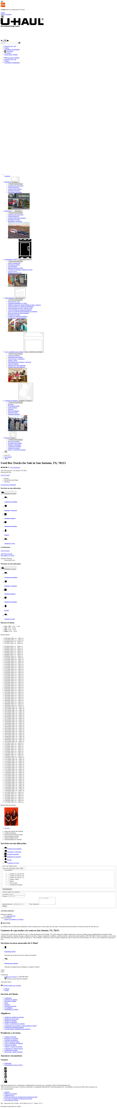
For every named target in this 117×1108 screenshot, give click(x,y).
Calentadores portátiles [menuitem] (14, 446)
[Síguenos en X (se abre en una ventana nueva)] (5, 1080)
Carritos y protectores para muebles (14, 1023)
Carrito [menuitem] (8, 53)
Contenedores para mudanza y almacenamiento (20, 1026)
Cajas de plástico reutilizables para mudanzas (17, 1029)
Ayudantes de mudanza (25, 400)
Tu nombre (5, 894)
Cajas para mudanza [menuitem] (14, 355)
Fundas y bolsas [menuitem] (12, 360)
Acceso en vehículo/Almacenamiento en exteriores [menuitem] (22, 311)
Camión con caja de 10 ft (16, 874)
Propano (12, 438)
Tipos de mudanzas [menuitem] (13, 411)
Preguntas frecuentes (10, 1006)
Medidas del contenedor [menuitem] (15, 273)
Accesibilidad (8, 1008)
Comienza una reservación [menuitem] (15, 185)
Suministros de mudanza (10, 526)
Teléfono (5, 896)
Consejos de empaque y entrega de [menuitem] (20, 269)
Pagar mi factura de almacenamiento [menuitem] (18, 313)
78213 (6, 458)
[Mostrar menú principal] (2, 16)
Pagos (6, 1003)
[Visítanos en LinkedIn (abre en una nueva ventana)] (5, 1077)
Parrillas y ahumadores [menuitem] (14, 445)
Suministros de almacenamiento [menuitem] (17, 318)
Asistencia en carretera (10, 999)
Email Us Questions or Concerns (13, 919)
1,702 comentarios (14, 467)
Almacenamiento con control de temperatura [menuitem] (21, 306)
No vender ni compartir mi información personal (18, 1098)
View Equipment (7, 889)
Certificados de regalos (11, 1050)
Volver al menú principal (15, 184)
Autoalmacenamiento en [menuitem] (17, 303)
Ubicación (5, 868)
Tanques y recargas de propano (13, 1046)
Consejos (7, 1004)
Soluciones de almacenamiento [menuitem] (17, 365)
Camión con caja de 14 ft (16, 875)
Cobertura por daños (10, 1045)
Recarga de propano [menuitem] (14, 441)
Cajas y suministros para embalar (33, 352)
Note (34, 904)
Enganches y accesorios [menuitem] (15, 192)
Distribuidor (7, 1063)
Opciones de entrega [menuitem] (14, 265)
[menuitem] (24, 215)
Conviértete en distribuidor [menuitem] (12, 49)
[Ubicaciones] (7, 41)
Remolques (15, 182)
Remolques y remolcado (10, 510)
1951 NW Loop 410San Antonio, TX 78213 (7, 554)
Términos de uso (9, 1095)
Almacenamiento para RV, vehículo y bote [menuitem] (20, 308)
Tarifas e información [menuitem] (14, 263)
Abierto (3, 12)
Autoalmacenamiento (9, 518)
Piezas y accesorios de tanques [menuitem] (17, 449)
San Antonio (8, 457)
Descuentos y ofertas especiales (13, 1052)
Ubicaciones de (11, 1100)
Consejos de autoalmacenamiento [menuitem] (17, 316)
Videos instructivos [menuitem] (13, 187)
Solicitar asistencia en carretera (12, 985)
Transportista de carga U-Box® (13, 1065)
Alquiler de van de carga (11, 1019)
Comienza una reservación (15, 214)
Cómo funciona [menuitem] (12, 407)
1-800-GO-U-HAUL (11, 977)
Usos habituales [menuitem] (12, 266)
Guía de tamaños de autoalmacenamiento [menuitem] (20, 310)
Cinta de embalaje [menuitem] (13, 364)
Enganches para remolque (11, 963)
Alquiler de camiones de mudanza (14, 1017)
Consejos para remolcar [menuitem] (15, 189)
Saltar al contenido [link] (6, 14)
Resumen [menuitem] (10, 404)
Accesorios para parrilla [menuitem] (15, 443)
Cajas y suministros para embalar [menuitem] (14, 352)
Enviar (4, 906)
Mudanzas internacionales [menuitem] (15, 268)
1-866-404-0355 (10, 916)
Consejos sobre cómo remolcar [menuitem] (17, 218)
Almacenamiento (19, 298)
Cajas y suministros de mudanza (13, 1043)
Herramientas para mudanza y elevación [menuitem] (19, 362)
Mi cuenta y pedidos (10, 1001)
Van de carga (13, 883)
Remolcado (7, 211)
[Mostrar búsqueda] (5, 40)
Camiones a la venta (10, 493)
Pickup (11, 881)
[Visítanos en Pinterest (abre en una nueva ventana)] (5, 1074)
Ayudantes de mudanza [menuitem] (11, 400)
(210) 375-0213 (5, 475)
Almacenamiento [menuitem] (9, 298)
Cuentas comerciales (10, 1037)
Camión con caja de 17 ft (16, 877)
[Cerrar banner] (2, 2)
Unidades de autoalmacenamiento (14, 1027)
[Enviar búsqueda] (19, 43)
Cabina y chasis (14, 879)
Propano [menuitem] (7, 438)
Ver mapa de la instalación (8, 485)
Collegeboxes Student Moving (13, 1048)
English (6, 990)
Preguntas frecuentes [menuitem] (14, 190)
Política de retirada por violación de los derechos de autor (20, 1097)
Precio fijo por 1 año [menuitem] (10, 46)
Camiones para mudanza (10, 501)
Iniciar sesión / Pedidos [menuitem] (11, 54)
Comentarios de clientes (11, 1009)
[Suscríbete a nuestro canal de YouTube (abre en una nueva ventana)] (5, 1082)
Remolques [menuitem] (7, 182)
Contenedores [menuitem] (11, 259)
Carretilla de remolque (15, 885)
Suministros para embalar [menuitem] (15, 357)
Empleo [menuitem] (6, 48)
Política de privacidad (10, 1093)
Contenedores (24, 259)
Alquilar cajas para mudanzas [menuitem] (16, 367)
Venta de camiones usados (11, 1041)
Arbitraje (7, 1092)
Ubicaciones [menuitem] (9, 51)
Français (6, 988)
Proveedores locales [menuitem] (13, 406)
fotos (7, 481)
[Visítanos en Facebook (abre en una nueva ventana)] (5, 1069)
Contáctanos (8, 998)
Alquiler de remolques (10, 1022)
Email (7, 904)
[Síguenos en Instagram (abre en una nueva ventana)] (5, 1072)
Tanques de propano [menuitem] (14, 448)
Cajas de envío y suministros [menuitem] (16, 359)
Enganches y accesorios (11, 1038)
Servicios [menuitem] (10, 409)
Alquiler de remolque (10, 1020)
